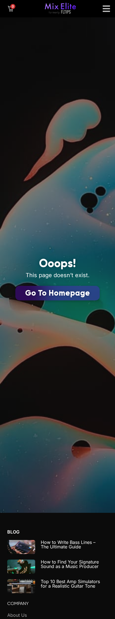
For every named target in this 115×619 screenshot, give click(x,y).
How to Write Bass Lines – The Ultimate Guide (68, 544)
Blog (13, 532)
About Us (17, 615)
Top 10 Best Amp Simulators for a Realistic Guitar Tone (70, 584)
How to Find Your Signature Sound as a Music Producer (70, 564)
